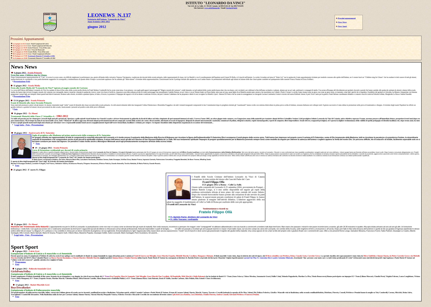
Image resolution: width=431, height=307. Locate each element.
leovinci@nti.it (231, 8)
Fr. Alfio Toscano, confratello (184, 219)
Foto (16, 109)
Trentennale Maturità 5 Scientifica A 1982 (41, 56)
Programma (20, 262)
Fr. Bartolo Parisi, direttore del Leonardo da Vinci (193, 217)
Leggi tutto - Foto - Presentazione (29, 125)
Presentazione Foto (22, 81)
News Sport (342, 26)
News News (342, 22)
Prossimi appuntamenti (347, 18)
